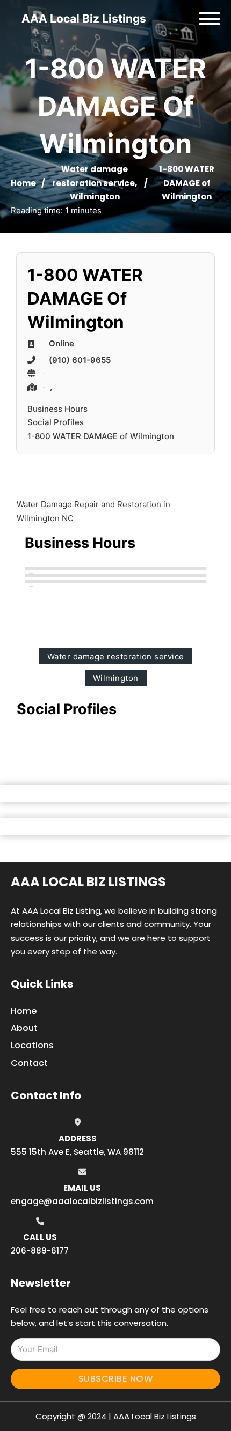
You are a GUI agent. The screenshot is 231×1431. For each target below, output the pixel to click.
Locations (32, 1045)
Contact (29, 1063)
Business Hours (57, 409)
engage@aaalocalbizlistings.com (82, 1201)
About (24, 1028)
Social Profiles (55, 422)
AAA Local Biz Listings (83, 18)
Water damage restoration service (115, 656)
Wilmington (95, 196)
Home (23, 183)
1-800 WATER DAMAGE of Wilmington (100, 436)
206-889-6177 (40, 1250)
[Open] (209, 18)
